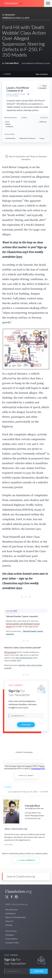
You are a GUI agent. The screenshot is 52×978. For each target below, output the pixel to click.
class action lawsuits (24, 658)
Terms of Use (11, 931)
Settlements (10, 913)
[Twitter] (7, 897)
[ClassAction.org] (22, 3)
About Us (9, 921)
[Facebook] (11, 897)
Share (8, 74)
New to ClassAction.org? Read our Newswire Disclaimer (28, 157)
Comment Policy (12, 942)
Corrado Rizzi (12, 63)
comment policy (41, 853)
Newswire (10, 14)
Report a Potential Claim (15, 917)
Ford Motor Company (9, 124)
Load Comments (27, 860)
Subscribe (26, 725)
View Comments (42, 74)
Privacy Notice (11, 939)
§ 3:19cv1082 (12, 96)
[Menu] (48, 3)
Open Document (26, 775)
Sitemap (8, 925)
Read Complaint (42, 86)
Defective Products (27, 138)
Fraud (42, 138)
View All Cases (11, 909)
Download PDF (38, 768)
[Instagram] (16, 897)
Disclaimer (9, 935)
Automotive (10, 138)
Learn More (8, 844)
